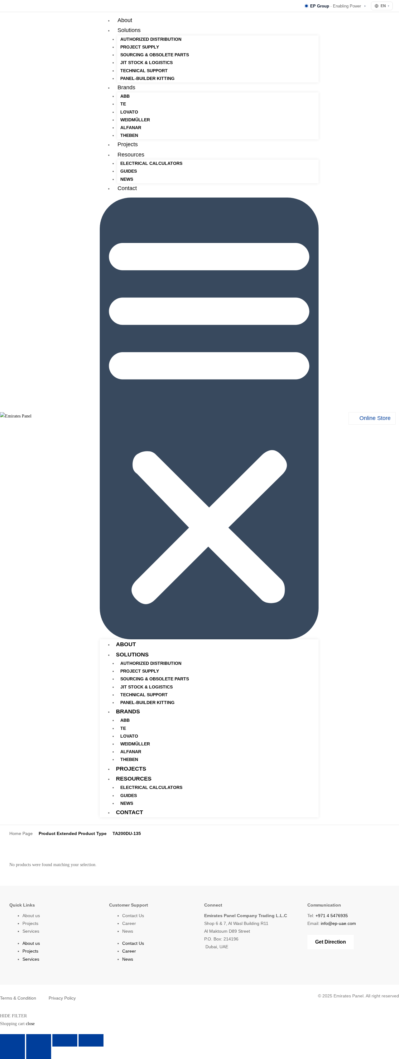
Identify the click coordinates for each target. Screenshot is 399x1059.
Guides (128, 171)
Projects (128, 144)
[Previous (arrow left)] (12, 1053)
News (126, 179)
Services (30, 931)
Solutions (129, 30)
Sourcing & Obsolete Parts (154, 54)
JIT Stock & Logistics (146, 62)
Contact (127, 188)
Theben (129, 135)
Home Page (21, 833)
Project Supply (139, 46)
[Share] (64, 1040)
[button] (209, 418)
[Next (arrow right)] (38, 1053)
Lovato (129, 112)
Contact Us (133, 915)
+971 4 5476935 (331, 915)
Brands (126, 87)
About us (31, 915)
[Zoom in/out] (12, 1040)
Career (129, 923)
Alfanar (130, 127)
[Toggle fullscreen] (38, 1040)
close (30, 1023)
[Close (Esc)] (91, 1040)
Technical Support (144, 70)
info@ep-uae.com (338, 923)
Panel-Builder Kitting (147, 78)
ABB (125, 96)
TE (123, 103)
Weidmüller (135, 119)
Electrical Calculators (151, 163)
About (125, 20)
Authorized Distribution (150, 39)
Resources (131, 155)
